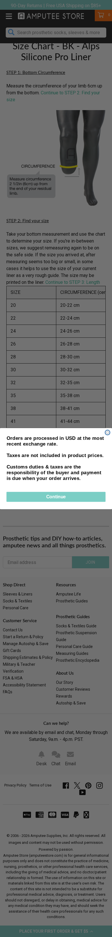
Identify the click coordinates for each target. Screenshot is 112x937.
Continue (56, 496)
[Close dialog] (107, 432)
